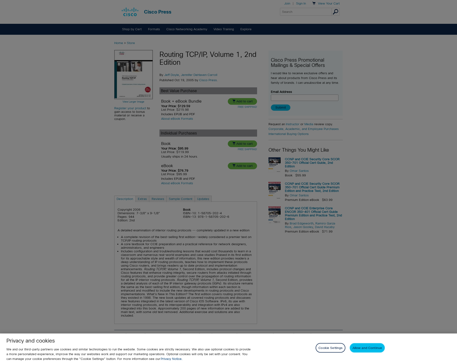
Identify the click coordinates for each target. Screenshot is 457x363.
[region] (228, 348)
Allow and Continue (367, 348)
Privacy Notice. (172, 358)
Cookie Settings (330, 348)
